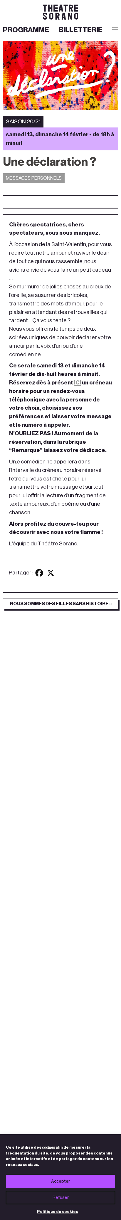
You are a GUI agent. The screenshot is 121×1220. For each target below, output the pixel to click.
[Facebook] (39, 573)
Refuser (61, 1197)
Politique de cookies (57, 1212)
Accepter (60, 1181)
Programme (26, 29)
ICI (77, 382)
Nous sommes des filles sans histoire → (61, 603)
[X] (51, 573)
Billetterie (80, 29)
